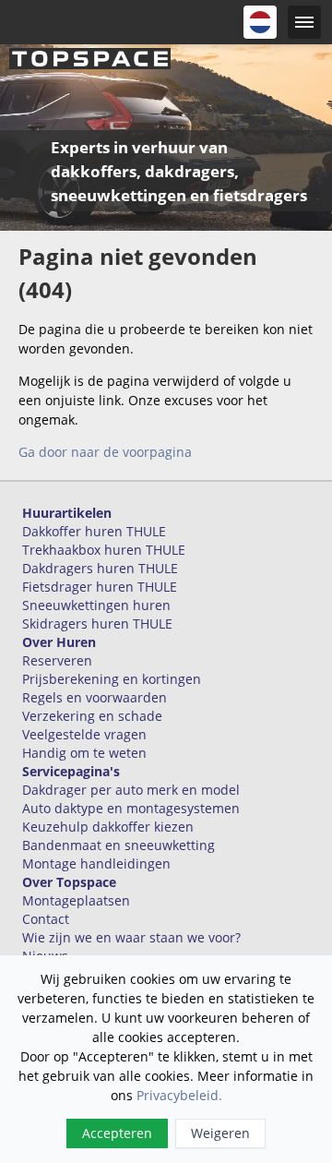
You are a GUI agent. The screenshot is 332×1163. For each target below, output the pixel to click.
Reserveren (57, 660)
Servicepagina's (71, 771)
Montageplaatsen (76, 900)
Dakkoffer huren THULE (94, 531)
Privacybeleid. (179, 1095)
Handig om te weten (84, 752)
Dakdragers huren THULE (100, 568)
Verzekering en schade (92, 716)
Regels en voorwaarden (94, 697)
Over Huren (59, 642)
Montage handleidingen (96, 863)
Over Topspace (69, 882)
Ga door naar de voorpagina (105, 452)
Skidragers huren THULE (97, 623)
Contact (45, 919)
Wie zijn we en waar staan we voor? (131, 937)
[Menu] (304, 22)
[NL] (260, 22)
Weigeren (220, 1133)
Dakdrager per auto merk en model (131, 789)
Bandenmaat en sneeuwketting (118, 845)
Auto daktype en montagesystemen (131, 808)
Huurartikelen (67, 513)
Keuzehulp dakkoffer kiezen (108, 826)
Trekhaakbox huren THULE (103, 549)
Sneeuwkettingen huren (96, 605)
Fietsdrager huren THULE (99, 586)
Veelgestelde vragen (84, 734)
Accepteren (117, 1133)
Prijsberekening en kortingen (111, 679)
